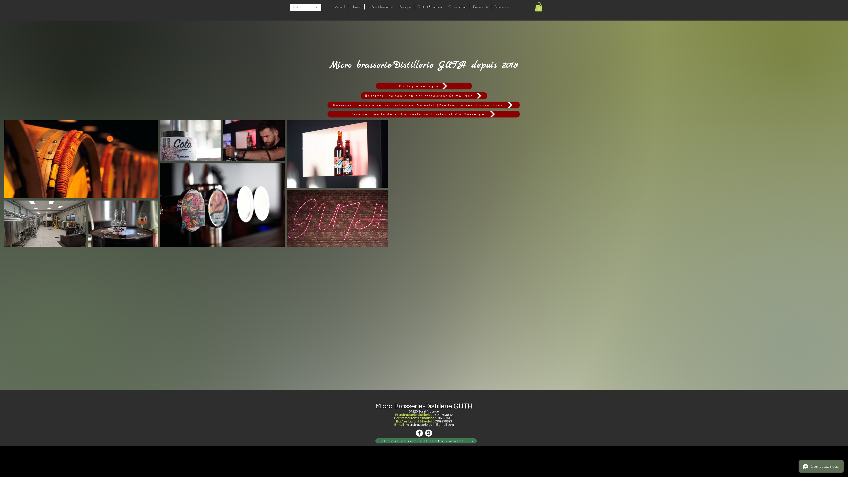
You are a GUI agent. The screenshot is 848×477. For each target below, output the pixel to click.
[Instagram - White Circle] (428, 433)
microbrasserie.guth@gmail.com (430, 424)
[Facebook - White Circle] (419, 433)
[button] (539, 6)
